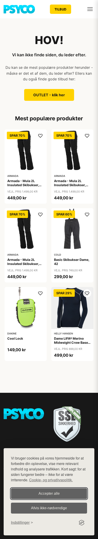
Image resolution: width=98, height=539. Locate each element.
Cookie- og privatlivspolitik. (51, 479)
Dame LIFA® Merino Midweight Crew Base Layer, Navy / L (71, 342)
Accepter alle (49, 493)
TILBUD (60, 9)
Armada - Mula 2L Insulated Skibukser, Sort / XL (23, 264)
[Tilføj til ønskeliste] (40, 136)
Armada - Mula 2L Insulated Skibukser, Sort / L (70, 185)
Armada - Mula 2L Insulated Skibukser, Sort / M (23, 185)
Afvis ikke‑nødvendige (49, 508)
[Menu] (90, 9)
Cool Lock (15, 338)
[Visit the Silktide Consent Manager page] (81, 522)
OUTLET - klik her (49, 95)
